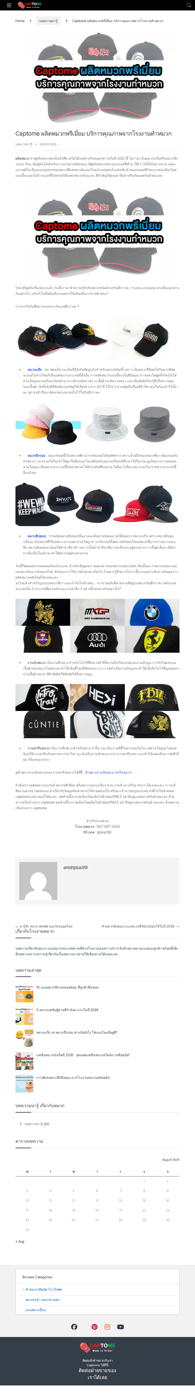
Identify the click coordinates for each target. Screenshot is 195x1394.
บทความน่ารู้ (48, 21)
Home (19, 21)
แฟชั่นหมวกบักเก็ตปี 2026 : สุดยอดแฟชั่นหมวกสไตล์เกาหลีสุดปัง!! (83, 1055)
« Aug (19, 1241)
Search (188, 5)
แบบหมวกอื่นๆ (35, 1310)
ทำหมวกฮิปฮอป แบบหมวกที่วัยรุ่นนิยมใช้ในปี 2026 (141, 926)
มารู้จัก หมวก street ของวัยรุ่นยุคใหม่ (44, 926)
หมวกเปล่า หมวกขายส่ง (42, 1300)
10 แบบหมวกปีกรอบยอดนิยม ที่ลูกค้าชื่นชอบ (67, 987)
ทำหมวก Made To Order (43, 1289)
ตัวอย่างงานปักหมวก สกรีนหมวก (108, 772)
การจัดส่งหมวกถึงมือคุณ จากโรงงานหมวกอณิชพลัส (73, 1077)
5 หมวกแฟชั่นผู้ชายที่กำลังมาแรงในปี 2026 (67, 1010)
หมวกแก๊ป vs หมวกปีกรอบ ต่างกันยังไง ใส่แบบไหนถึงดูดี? (76, 1032)
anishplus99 (75, 867)
